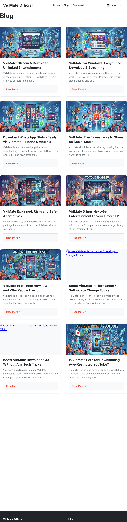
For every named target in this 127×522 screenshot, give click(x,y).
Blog (66, 5)
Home (56, 5)
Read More (12, 89)
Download (78, 5)
